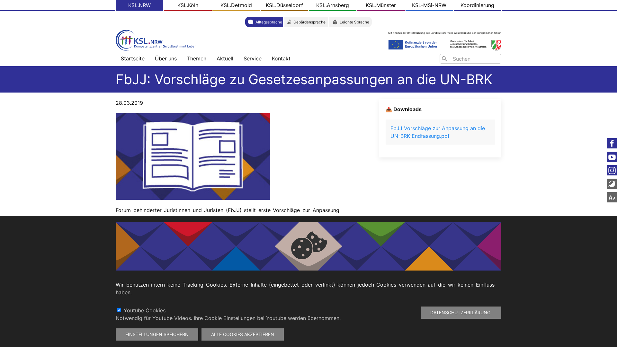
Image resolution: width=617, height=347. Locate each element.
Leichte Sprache (354, 22)
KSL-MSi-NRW (429, 5)
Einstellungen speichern (157, 334)
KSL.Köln (187, 5)
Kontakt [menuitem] (281, 58)
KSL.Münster (381, 5)
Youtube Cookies (144, 310)
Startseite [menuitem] (133, 58)
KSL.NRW (139, 5)
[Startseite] (157, 39)
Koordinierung (477, 5)
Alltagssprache (268, 22)
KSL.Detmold (236, 5)
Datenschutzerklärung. (461, 312)
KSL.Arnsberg (332, 5)
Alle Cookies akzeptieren (242, 334)
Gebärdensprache (309, 22)
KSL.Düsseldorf (284, 5)
